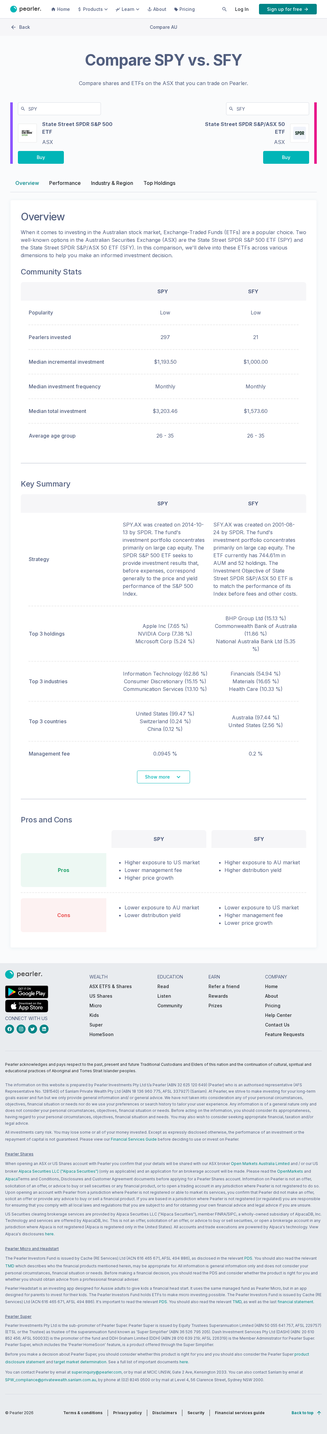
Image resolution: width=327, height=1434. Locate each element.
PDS (248, 1258)
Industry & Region (112, 183)
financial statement (295, 1301)
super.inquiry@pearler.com (97, 1372)
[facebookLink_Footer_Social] (11, 1029)
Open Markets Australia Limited (260, 1163)
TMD (9, 1266)
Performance (65, 183)
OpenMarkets (290, 1171)
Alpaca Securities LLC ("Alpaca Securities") (58, 1171)
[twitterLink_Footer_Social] (34, 1029)
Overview (27, 183)
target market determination (80, 1361)
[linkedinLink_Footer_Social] (45, 1029)
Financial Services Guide (134, 1139)
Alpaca (11, 1179)
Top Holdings (159, 183)
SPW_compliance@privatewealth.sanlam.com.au (50, 1379)
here (49, 1234)
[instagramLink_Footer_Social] (22, 1029)
